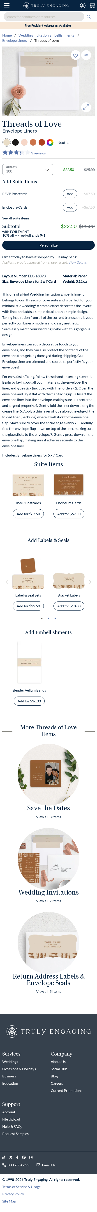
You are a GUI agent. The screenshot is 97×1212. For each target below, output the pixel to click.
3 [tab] (55, 618)
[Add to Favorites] (75, 55)
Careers (57, 1083)
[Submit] (88, 16)
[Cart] (92, 5)
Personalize (48, 245)
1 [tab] (41, 618)
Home (7, 35)
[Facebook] (19, 1157)
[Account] (82, 5)
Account (8, 1112)
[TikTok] (5, 1157)
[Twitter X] (12, 1157)
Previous (7, 582)
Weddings (10, 1061)
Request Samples (15, 1133)
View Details (78, 262)
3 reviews (38, 153)
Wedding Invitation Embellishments (46, 35)
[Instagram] (32, 1157)
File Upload (11, 1119)
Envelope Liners (15, 40)
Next (90, 582)
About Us (58, 1061)
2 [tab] (48, 618)
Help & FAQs (12, 1126)
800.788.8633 (18, 1165)
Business (9, 1076)
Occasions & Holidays (19, 1069)
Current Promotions (66, 1090)
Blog (54, 1076)
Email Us (48, 1165)
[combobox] (48, 16)
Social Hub (59, 1069)
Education (10, 1083)
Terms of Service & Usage (21, 1186)
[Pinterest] (25, 1157)
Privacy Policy (13, 1194)
